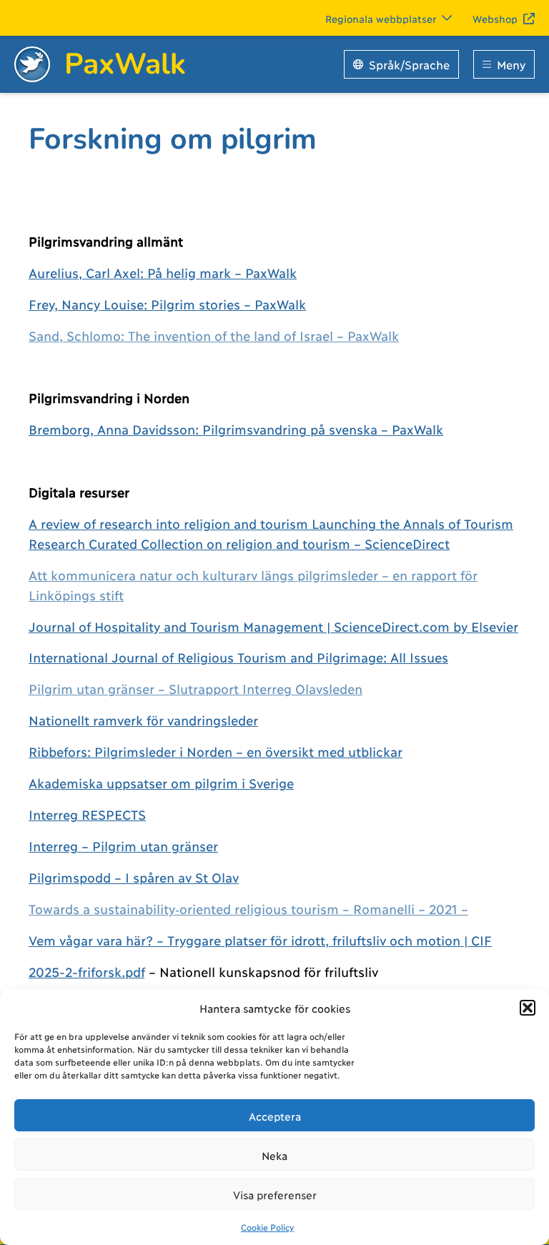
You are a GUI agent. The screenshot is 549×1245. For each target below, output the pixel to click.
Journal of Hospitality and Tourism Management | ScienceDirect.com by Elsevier (273, 626)
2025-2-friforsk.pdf (86, 971)
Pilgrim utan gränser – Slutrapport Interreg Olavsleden (195, 688)
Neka (274, 1155)
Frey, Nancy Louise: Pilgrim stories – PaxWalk (167, 304)
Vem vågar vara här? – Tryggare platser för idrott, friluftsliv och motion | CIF (260, 940)
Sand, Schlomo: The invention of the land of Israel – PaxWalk (214, 335)
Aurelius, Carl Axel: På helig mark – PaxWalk (163, 272)
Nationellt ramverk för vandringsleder (143, 720)
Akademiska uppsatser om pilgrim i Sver (152, 782)
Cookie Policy (267, 1226)
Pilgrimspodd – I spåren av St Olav (134, 877)
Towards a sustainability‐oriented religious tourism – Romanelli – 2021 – (248, 908)
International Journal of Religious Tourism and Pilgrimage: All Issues (238, 657)
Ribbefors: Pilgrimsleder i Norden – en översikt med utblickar (215, 751)
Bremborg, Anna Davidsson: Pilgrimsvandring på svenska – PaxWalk (236, 429)
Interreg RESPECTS (87, 814)
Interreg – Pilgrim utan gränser (123, 845)
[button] (527, 1008)
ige (284, 782)
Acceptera (275, 1115)
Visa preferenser (275, 1194)
